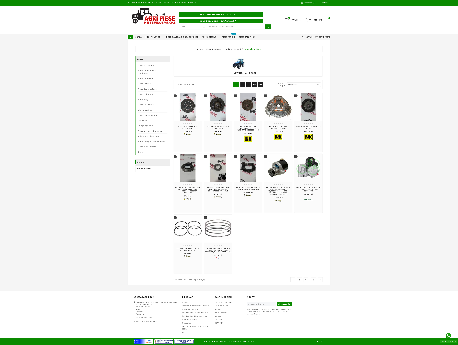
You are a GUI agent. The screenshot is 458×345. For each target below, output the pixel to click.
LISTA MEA (219, 323)
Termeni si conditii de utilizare (195, 306)
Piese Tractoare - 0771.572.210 (217, 14)
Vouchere (219, 319)
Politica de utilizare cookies (194, 316)
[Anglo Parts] (188, 134)
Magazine (186, 323)
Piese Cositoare (146, 104)
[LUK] (248, 138)
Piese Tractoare (146, 65)
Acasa (140, 58)
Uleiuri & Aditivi (145, 110)
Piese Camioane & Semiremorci (147, 71)
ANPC (184, 332)
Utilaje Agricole (145, 125)
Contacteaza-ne (189, 319)
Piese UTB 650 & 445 (148, 115)
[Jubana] (308, 199)
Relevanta (303, 84)
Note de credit (221, 312)
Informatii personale (224, 302)
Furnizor (141, 162)
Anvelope (142, 120)
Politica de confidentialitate (195, 312)
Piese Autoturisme (147, 146)
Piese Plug (143, 99)
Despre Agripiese (190, 309)
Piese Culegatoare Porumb (151, 141)
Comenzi (218, 309)
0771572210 (149, 317)
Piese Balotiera (145, 94)
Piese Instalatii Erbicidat (150, 131)
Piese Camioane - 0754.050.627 (217, 21)
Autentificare (315, 19)
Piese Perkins (144, 83)
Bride (140, 152)
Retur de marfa (221, 306)
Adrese (218, 316)
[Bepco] (218, 258)
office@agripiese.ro (151, 321)
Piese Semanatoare (148, 89)
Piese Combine (145, 78)
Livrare (185, 302)
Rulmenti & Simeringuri (149, 136)
